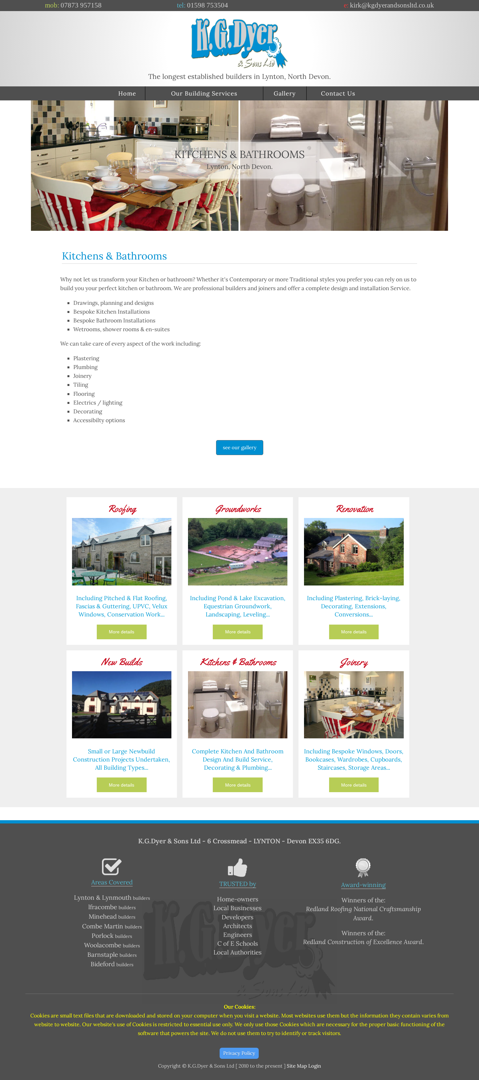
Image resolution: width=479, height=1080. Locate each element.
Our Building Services (204, 93)
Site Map (297, 1066)
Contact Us (338, 93)
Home (127, 93)
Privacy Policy (239, 1053)
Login (314, 1066)
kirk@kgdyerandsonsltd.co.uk (392, 5)
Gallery (285, 93)
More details (121, 631)
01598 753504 (207, 5)
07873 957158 (81, 5)
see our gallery (239, 447)
